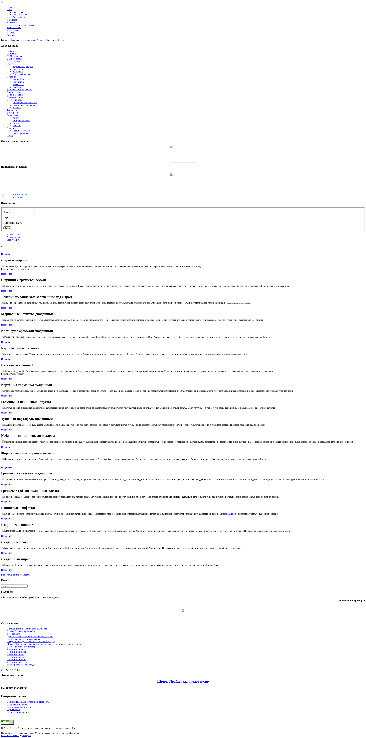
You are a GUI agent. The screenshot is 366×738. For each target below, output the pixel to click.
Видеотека (12, 128)
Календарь (12, 20)
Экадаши (17, 87)
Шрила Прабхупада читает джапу (183, 681)
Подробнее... (7, 254)
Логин (6, 212)
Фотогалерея (13, 30)
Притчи (16, 123)
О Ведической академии (24, 25)
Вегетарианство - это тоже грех (22, 646)
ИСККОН (12, 53)
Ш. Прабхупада (14, 56)
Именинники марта (16, 659)
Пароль (7, 217)
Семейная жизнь (15, 95)
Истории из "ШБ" (21, 120)
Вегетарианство (27, 40)
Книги (16, 118)
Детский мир (13, 113)
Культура (11, 64)
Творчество (12, 110)
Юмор (10, 136)
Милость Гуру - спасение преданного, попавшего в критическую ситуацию (44, 644)
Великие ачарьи (14, 59)
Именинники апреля (17, 657)
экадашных (230, 514)
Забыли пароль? (14, 234)
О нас (9, 9)
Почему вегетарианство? (25, 102)
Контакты (11, 35)
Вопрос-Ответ (14, 27)
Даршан (11, 32)
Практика (11, 77)
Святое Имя (18, 79)
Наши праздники (21, 133)
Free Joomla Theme (10, 575)
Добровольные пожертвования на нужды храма (30, 636)
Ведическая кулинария (24, 105)
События (11, 51)
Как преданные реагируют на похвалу (25, 639)
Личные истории (15, 97)
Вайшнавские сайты (17, 704)
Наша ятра (18, 12)
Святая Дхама (13, 61)
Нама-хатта (18, 84)
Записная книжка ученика (19, 89)
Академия (12, 22)
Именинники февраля (17, 662)
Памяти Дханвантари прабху (21, 631)
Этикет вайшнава (21, 74)
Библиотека (12, 115)
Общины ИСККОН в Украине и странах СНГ (29, 702)
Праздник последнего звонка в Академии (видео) (31, 641)
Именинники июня (16, 652)
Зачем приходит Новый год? (21, 664)
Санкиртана (18, 82)
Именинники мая (15, 654)
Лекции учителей (21, 130)
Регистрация (13, 240)
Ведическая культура (23, 66)
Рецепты (41, 40)
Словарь (17, 125)
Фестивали (18, 71)
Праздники (18, 69)
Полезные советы (15, 92)
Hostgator (26, 575)
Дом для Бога (13, 634)
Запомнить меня (11, 223)
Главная (11, 7)
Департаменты (20, 14)
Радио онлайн (13, 709)
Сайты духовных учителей (20, 707)
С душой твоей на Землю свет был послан (27, 628)
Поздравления (19, 17)
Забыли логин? (14, 237)
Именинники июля (16, 649)
